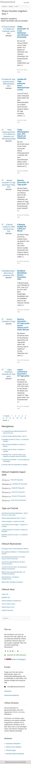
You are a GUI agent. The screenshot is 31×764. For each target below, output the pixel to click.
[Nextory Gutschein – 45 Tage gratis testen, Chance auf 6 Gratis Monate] (9, 320)
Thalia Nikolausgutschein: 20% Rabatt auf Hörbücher (23, 134)
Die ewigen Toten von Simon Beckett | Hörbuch (15, 548)
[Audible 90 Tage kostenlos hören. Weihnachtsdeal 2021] (9, 82)
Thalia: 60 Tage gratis (17, 480)
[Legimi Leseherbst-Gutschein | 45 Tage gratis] (9, 373)
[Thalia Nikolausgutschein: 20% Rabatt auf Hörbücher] (9, 134)
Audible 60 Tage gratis (18, 488)
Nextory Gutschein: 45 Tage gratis (23, 182)
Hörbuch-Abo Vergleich (13, 747)
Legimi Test (5, 594)
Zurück (6, 416)
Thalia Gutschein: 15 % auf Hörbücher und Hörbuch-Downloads (23, 32)
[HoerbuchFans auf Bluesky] (18, 651)
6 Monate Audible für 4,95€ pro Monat (21, 227)
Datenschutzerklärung (11, 695)
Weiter (6, 420)
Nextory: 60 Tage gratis (18, 496)
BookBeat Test (6, 597)
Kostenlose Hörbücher (13, 743)
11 (21, 418)
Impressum (7, 691)
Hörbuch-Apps (11, 750)
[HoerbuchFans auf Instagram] (10, 651)
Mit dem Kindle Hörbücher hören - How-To (15, 436)
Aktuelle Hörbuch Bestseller (15, 754)
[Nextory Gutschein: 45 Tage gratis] (9, 183)
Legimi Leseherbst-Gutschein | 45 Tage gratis (23, 373)
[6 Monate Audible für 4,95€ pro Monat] (9, 228)
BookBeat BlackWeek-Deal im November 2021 (22, 275)
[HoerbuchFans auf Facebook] (5, 651)
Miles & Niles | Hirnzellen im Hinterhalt (12, 582)
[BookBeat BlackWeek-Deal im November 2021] (9, 273)
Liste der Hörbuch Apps (8, 604)
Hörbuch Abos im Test (8, 607)
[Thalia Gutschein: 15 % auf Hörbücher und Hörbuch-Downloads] (9, 30)
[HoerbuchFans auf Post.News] (15, 651)
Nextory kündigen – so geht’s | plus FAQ (13, 521)
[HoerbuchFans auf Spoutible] (13, 651)
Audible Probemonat (7, 610)
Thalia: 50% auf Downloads (18, 500)
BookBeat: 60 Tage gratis (20, 484)
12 (25, 418)
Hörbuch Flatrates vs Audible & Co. (11, 600)
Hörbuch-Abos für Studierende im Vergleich (15, 464)
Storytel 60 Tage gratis (18, 492)
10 (17, 418)
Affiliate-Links (16, 712)
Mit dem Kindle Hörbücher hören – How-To (13, 518)
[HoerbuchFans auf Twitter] (8, 651)
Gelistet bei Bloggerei (18, 659)
